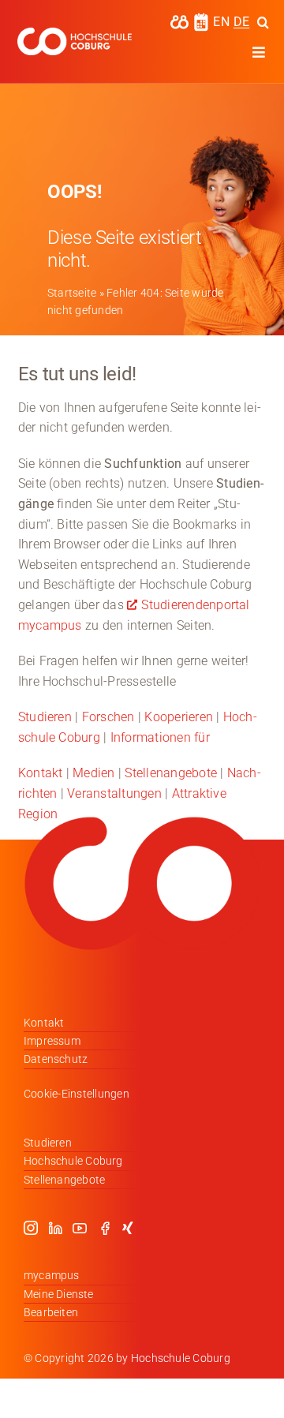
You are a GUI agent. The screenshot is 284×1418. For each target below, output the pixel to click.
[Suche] (263, 22)
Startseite (71, 292)
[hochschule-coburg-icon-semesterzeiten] (201, 18)
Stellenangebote (171, 772)
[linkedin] (55, 1228)
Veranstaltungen (114, 793)
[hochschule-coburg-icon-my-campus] (179, 20)
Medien (93, 772)
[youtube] (80, 1228)
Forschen (108, 716)
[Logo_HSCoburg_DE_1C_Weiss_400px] (74, 33)
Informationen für (160, 737)
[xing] (127, 1228)
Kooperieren (178, 716)
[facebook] (105, 1228)
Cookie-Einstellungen (76, 1093)
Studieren (45, 716)
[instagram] (31, 1228)
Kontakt (40, 772)
